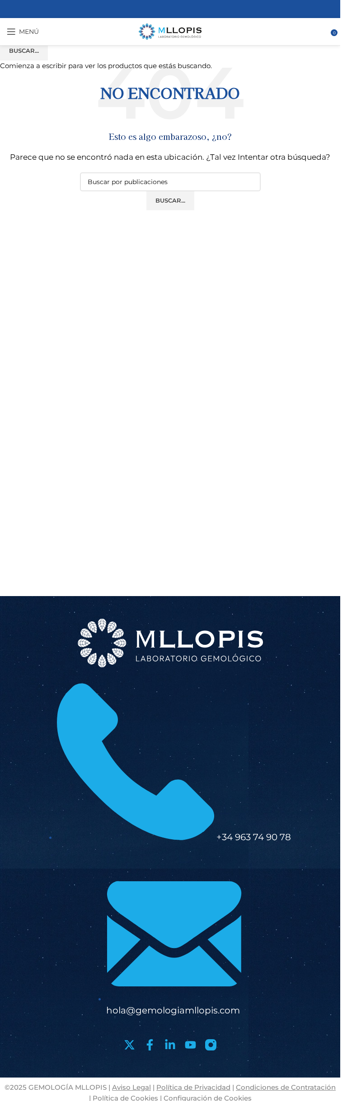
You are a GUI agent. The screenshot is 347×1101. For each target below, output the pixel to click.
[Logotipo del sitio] (170, 31)
